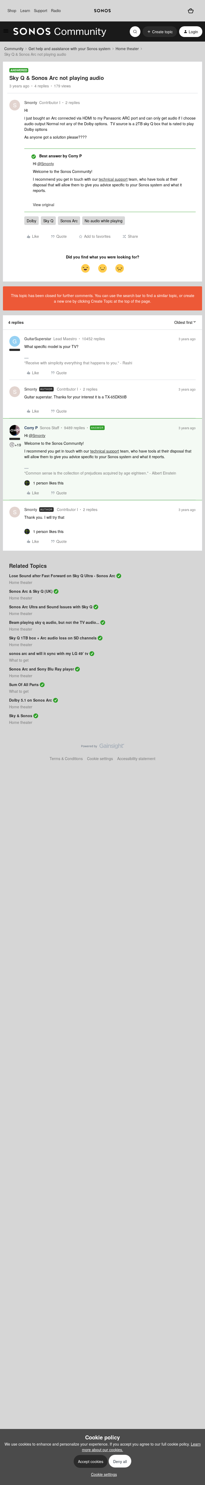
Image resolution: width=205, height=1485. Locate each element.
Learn (25, 10)
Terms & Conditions (66, 758)
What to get (19, 660)
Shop (11, 10)
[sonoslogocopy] (102, 10)
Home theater (127, 48)
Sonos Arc (69, 220)
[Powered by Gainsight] (102, 747)
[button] (6, 32)
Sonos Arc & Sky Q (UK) (31, 591)
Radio (56, 10)
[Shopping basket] (190, 10)
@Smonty (45, 163)
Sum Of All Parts (24, 684)
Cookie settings (100, 758)
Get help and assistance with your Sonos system (70, 48)
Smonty (30, 102)
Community (13, 48)
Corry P (31, 427)
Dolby (31, 220)
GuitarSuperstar (37, 338)
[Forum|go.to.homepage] (59, 31)
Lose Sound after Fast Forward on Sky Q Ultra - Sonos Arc (62, 575)
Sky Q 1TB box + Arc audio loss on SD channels (53, 637)
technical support (113, 179)
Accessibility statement (136, 758)
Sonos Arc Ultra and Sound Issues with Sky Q (50, 606)
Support (40, 10)
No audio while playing (104, 220)
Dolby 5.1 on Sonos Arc (30, 700)
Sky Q (48, 220)
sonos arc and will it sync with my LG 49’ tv (48, 653)
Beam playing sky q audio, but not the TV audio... (54, 622)
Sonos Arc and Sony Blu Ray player (41, 669)
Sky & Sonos (20, 715)
